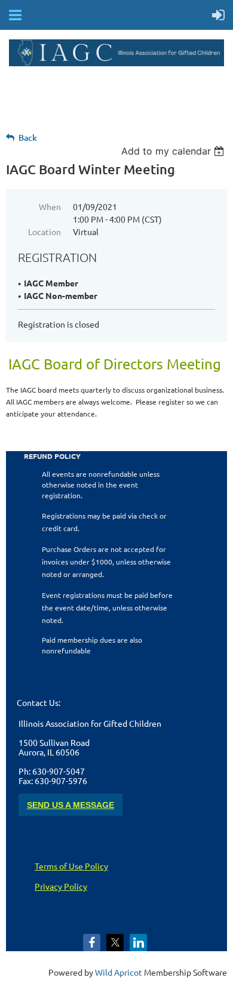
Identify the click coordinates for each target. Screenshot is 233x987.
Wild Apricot (118, 972)
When (50, 206)
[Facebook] (91, 942)
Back (28, 137)
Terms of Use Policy (71, 865)
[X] (115, 942)
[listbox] (174, 151)
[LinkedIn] (138, 942)
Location (44, 231)
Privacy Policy (61, 886)
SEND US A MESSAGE (70, 805)
